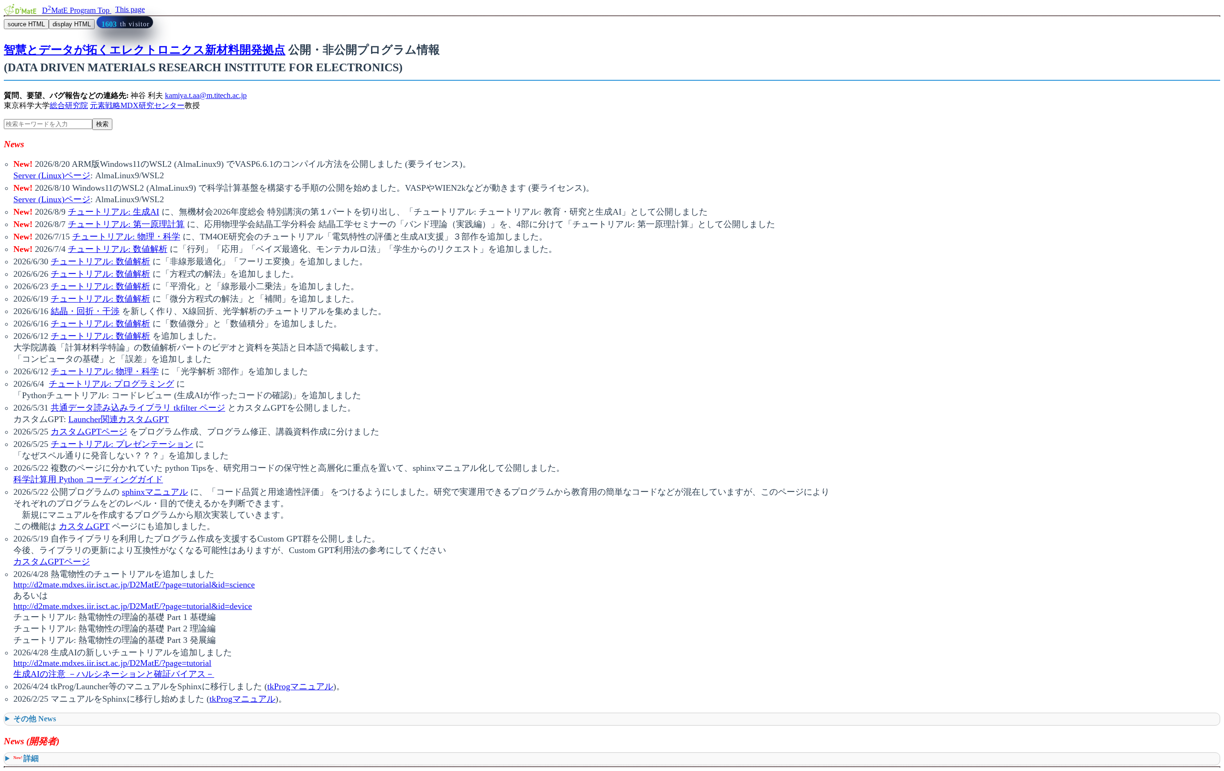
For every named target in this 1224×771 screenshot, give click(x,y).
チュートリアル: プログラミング (111, 384)
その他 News (34, 719)
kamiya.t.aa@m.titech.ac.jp (206, 95)
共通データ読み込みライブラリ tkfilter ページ (138, 408)
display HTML (72, 24)
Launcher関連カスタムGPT (118, 419)
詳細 (26, 758)
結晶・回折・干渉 (85, 311)
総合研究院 (69, 105)
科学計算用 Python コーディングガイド (88, 479)
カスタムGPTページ (89, 431)
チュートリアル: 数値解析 (117, 249)
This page (130, 9)
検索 (102, 124)
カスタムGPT (84, 526)
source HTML (26, 24)
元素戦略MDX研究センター (137, 105)
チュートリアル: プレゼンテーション (122, 444)
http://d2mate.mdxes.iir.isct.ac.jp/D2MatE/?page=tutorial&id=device (132, 606)
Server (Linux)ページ (51, 175)
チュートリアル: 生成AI (113, 212)
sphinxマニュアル (155, 492)
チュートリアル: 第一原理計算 (126, 224)
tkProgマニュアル (300, 686)
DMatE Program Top (76, 10)
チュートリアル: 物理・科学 (126, 236)
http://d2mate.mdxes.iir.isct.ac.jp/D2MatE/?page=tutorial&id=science (134, 584)
